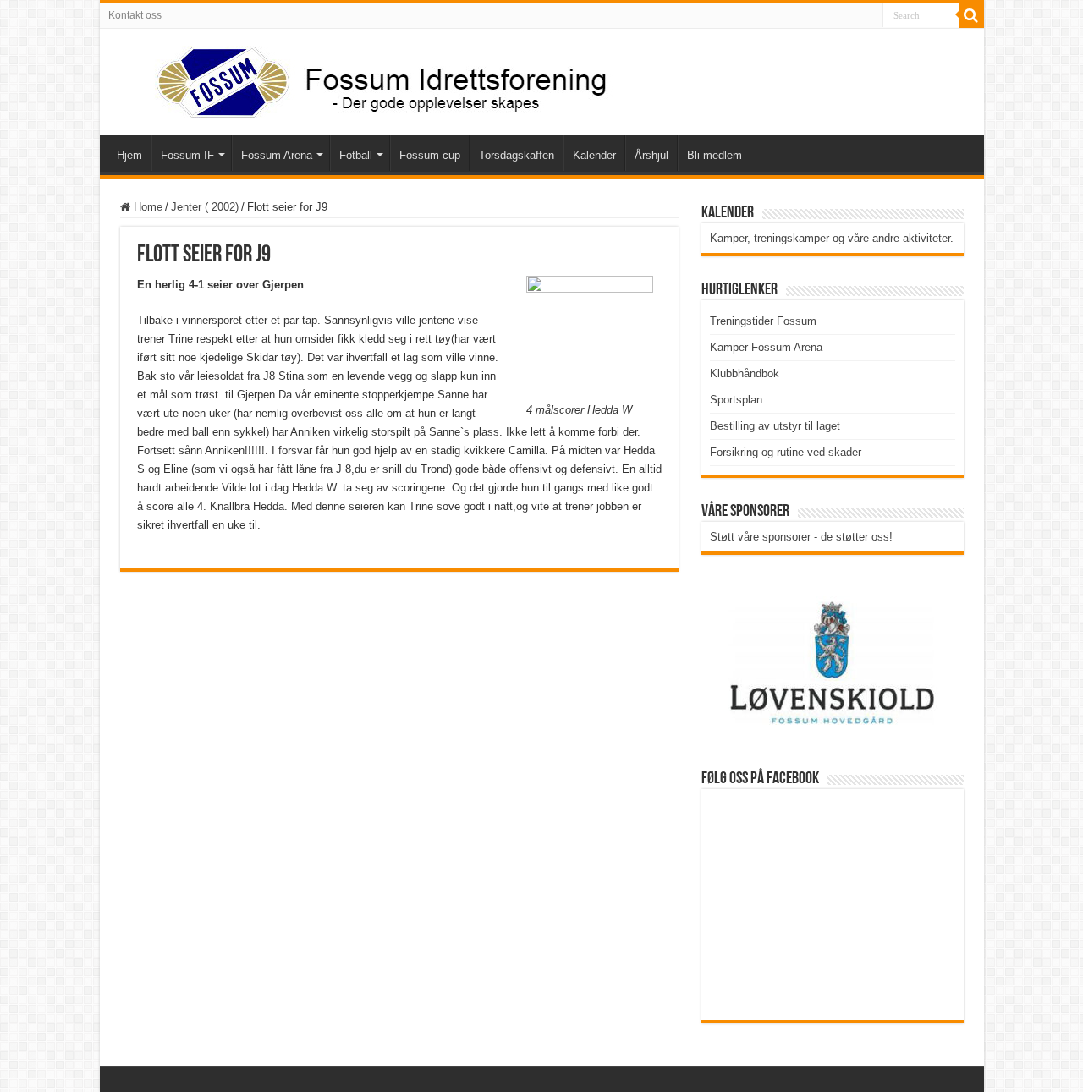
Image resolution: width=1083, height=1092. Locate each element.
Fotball (355, 155)
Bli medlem (714, 155)
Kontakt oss (135, 15)
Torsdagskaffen (516, 155)
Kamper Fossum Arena (766, 347)
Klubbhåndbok (744, 373)
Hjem (129, 155)
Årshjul (651, 155)
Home (146, 206)
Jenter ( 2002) (205, 206)
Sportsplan (736, 399)
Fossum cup (429, 155)
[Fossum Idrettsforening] (366, 78)
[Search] (971, 15)
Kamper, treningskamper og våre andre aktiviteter (830, 238)
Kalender (594, 155)
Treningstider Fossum (763, 321)
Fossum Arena (276, 155)
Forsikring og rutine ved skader (785, 452)
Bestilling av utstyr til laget (775, 426)
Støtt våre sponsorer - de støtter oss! (801, 536)
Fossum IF (187, 155)
